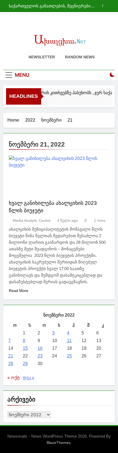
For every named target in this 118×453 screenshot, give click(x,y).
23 (40, 356)
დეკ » (28, 377)
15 (25, 348)
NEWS (18, 189)
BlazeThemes (59, 442)
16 (40, 348)
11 (69, 340)
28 (10, 363)
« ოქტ (13, 377)
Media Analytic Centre (31, 220)
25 (69, 356)
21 (10, 356)
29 (25, 363)
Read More (18, 290)
